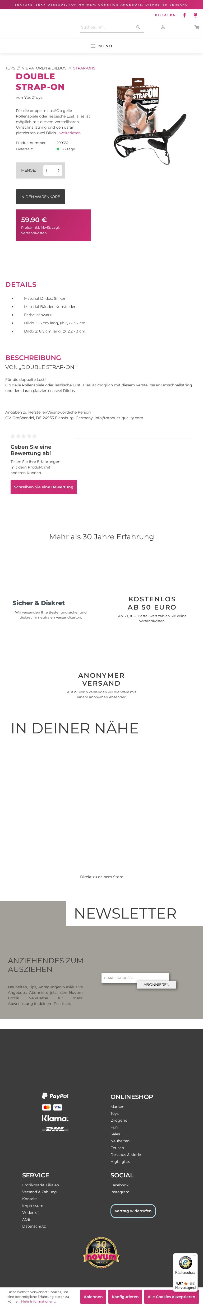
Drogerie (118, 1120)
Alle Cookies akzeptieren (171, 1296)
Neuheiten (120, 1141)
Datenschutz (34, 1226)
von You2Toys (29, 97)
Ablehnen (93, 1296)
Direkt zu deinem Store (101, 876)
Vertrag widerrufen (133, 1211)
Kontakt (29, 1198)
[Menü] (194, 1256)
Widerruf (30, 1212)
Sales (115, 1134)
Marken (117, 1106)
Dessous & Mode (125, 1154)
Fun (114, 1127)
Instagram (120, 1192)
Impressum (32, 1205)
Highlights (120, 1161)
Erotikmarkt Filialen (40, 1185)
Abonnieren (156, 984)
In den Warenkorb (40, 196)
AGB (26, 1219)
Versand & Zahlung (39, 1192)
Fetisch (117, 1147)
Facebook (119, 1185)
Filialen (165, 15)
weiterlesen (70, 132)
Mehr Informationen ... (39, 1301)
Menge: (28, 170)
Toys (114, 1113)
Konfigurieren (125, 1296)
